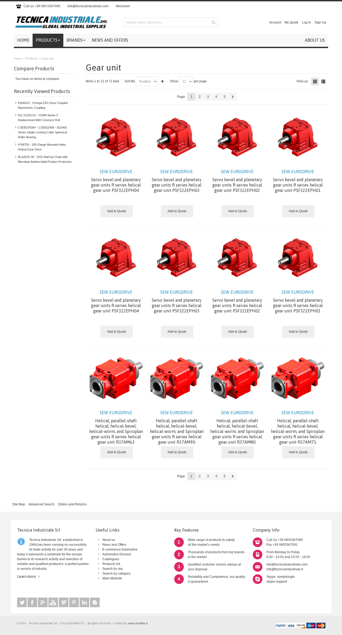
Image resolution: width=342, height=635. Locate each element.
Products (31, 58)
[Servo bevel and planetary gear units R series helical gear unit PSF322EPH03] (177, 137)
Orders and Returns (72, 504)
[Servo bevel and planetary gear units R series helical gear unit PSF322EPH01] (298, 137)
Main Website (112, 578)
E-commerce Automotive (120, 549)
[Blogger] (95, 602)
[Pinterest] (74, 602)
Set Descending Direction (162, 82)
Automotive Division (116, 554)
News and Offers (114, 545)
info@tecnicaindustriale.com (87, 6)
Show (174, 81)
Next (233, 97)
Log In (306, 22)
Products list (111, 564)
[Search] (213, 22)
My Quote (291, 22)
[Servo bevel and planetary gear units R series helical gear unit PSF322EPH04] (116, 137)
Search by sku (112, 569)
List (323, 82)
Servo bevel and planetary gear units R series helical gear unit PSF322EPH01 (298, 181)
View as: (302, 81)
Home (18, 58)
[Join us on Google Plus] (43, 602)
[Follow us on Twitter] (22, 602)
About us (108, 540)
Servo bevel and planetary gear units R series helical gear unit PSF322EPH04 (116, 181)
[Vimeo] (64, 602)
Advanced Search (42, 504)
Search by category (116, 573)
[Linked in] (85, 602)
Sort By (130, 81)
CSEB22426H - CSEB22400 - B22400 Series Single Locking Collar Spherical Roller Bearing (42, 132)
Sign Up (320, 22)
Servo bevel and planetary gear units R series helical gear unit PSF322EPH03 (176, 181)
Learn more (26, 576)
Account (275, 22)
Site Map (18, 504)
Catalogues (110, 559)
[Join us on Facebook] (33, 602)
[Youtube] (53, 602)
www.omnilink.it (137, 623)
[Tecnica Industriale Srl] (60, 22)
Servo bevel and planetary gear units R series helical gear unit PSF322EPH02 (237, 181)
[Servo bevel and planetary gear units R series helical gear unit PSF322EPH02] (237, 137)
